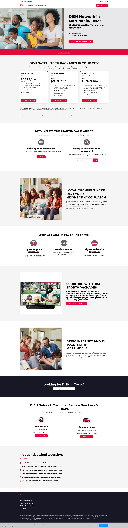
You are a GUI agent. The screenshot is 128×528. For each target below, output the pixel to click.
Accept (103, 525)
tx (24, 489)
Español (106, 1)
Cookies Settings (93, 525)
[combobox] (62, 388)
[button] (74, 389)
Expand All (23, 459)
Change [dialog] (30, 1)
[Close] (125, 525)
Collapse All (31, 459)
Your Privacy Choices (28, 506)
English (101, 1)
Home (21, 489)
